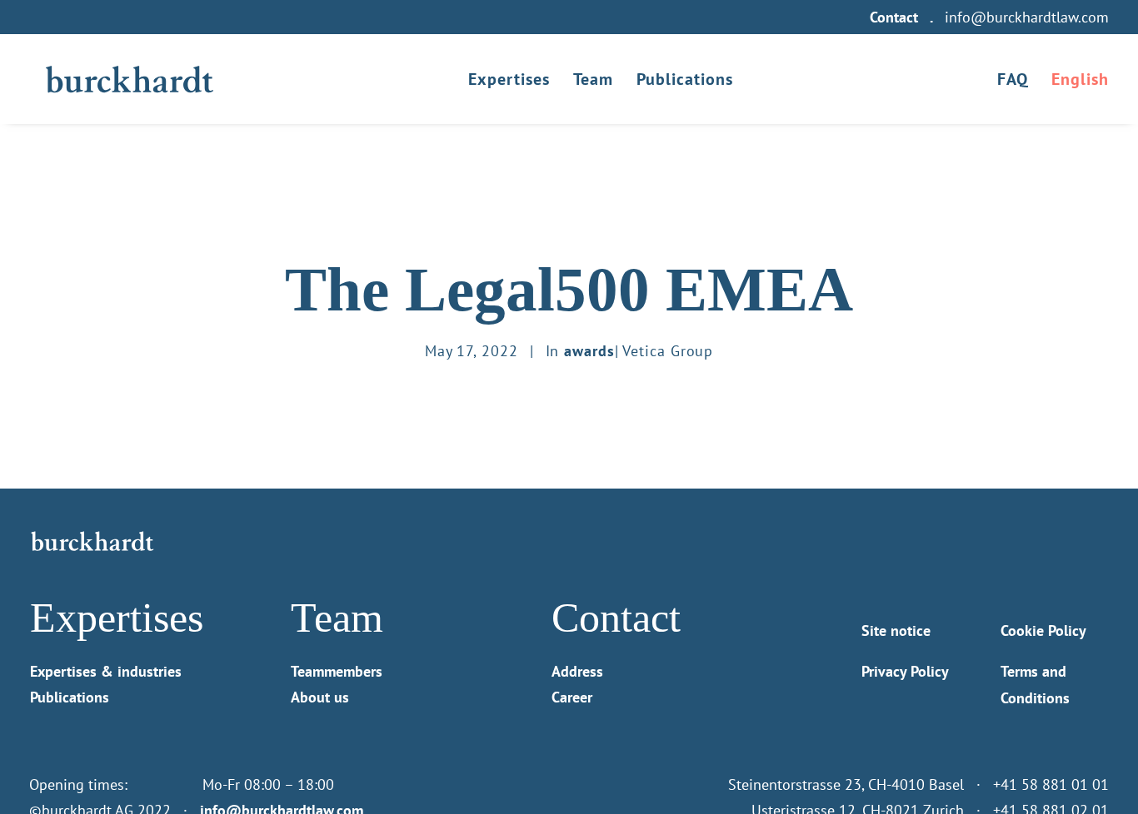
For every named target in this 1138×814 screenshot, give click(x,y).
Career (572, 697)
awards (589, 350)
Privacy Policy (905, 671)
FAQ (1012, 79)
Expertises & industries (106, 671)
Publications (684, 79)
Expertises (509, 79)
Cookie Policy (1043, 630)
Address (577, 671)
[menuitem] (897, 17)
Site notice (896, 630)
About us (320, 697)
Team (593, 79)
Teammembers (336, 671)
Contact (894, 17)
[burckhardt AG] (129, 79)
